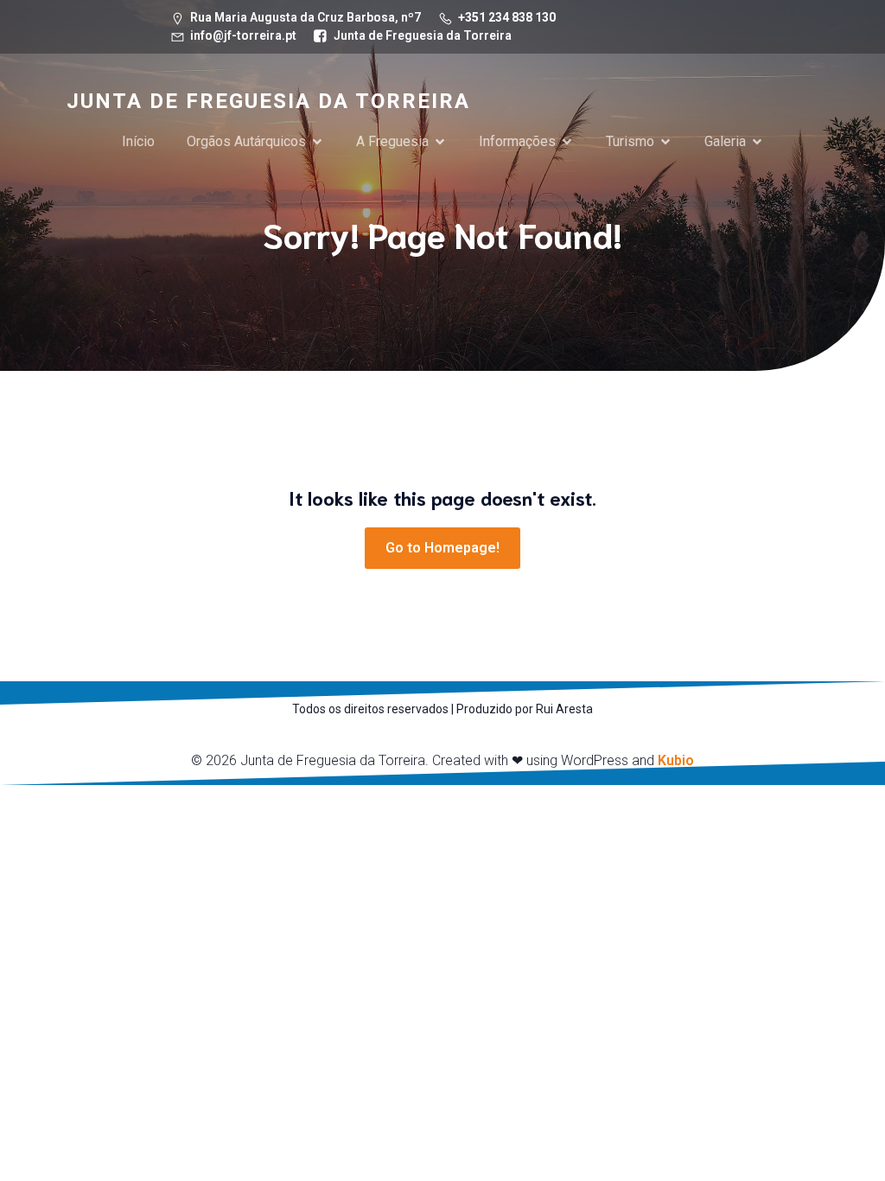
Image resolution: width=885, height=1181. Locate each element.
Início (138, 141)
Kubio (676, 760)
